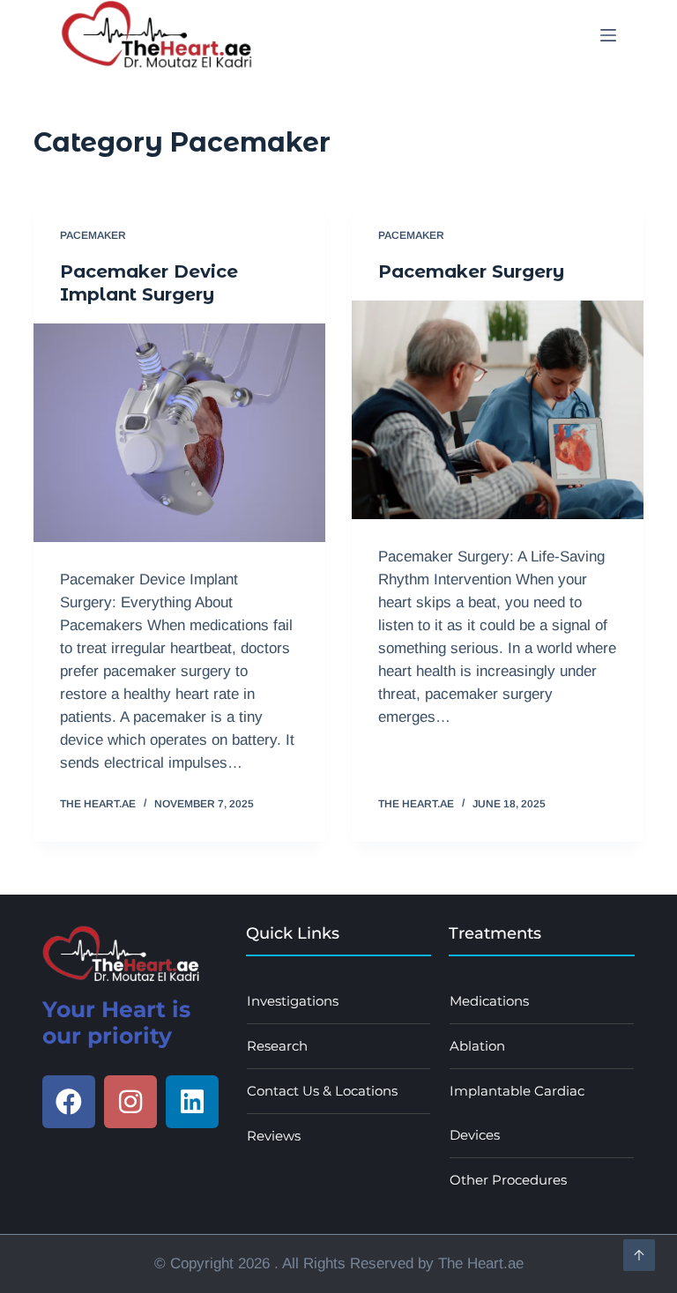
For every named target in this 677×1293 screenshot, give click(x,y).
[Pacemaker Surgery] (498, 410)
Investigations (292, 1000)
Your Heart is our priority (116, 1022)
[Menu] (608, 35)
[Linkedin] (192, 1101)
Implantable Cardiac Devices (517, 1112)
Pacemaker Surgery (471, 271)
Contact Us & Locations (322, 1090)
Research (277, 1045)
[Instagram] (130, 1101)
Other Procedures (508, 1179)
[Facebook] (68, 1101)
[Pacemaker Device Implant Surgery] (179, 432)
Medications (489, 1000)
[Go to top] (639, 1255)
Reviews (274, 1135)
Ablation (477, 1045)
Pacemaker (93, 235)
